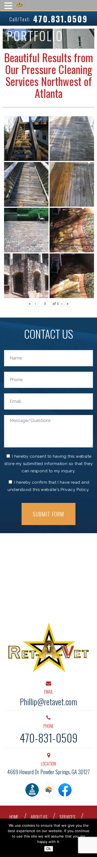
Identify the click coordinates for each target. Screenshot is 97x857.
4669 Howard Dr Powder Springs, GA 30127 (48, 772)
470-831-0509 (49, 738)
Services (67, 817)
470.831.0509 (60, 19)
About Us (39, 817)
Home (14, 817)
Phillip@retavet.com (48, 702)
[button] (9, 5)
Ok (48, 849)
